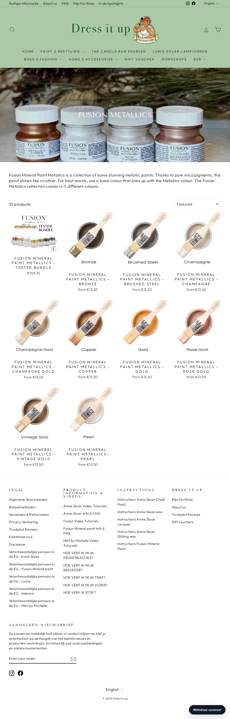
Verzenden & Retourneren (29, 514)
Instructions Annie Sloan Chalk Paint (141, 501)
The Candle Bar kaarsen (119, 51)
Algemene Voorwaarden (28, 499)
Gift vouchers (182, 522)
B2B (198, 59)
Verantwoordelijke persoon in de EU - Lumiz (32, 578)
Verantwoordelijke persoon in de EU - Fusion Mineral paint (32, 566)
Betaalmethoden (22, 507)
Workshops (174, 59)
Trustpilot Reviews (23, 529)
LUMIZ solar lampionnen (180, 51)
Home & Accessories (92, 59)
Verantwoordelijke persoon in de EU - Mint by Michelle (32, 603)
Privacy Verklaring (23, 522)
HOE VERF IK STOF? (79, 592)
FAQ (65, 3)
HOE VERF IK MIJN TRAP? (84, 577)
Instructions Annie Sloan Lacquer (136, 521)
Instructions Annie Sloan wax (140, 512)
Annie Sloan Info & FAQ (81, 513)
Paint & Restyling (61, 51)
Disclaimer (17, 544)
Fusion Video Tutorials (80, 521)
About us (50, 3)
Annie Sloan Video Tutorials (85, 506)
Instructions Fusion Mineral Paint (138, 546)
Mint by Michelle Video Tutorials (81, 542)
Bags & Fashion (41, 59)
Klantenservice (20, 537)
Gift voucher (140, 59)
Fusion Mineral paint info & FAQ (84, 530)
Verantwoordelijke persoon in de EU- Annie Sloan (32, 554)
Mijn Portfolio (83, 3)
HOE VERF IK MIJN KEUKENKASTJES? (78, 555)
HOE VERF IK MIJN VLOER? (85, 585)
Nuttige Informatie (23, 3)
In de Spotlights (111, 3)
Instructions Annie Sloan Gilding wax (136, 533)
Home (28, 51)
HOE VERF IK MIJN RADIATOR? (78, 567)
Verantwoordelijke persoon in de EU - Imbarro (32, 591)
